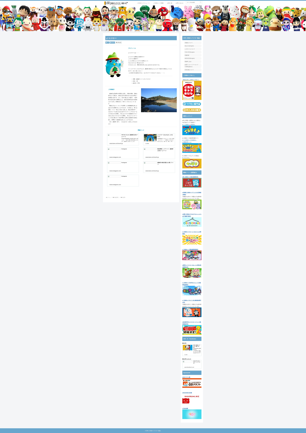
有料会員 (119, 42)
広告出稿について (189, 69)
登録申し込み (188, 61)
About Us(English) (189, 46)
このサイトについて (190, 49)
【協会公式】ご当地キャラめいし (190, 79)
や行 (108, 42)
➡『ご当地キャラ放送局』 (189, 124)
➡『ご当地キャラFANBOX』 (189, 140)
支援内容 (187, 55)
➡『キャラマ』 (186, 157)
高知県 (113, 42)
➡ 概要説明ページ (186, 142)
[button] (200, 2)
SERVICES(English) (190, 58)
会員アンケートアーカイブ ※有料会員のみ (191, 65)
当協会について (189, 42)
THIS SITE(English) (190, 52)
